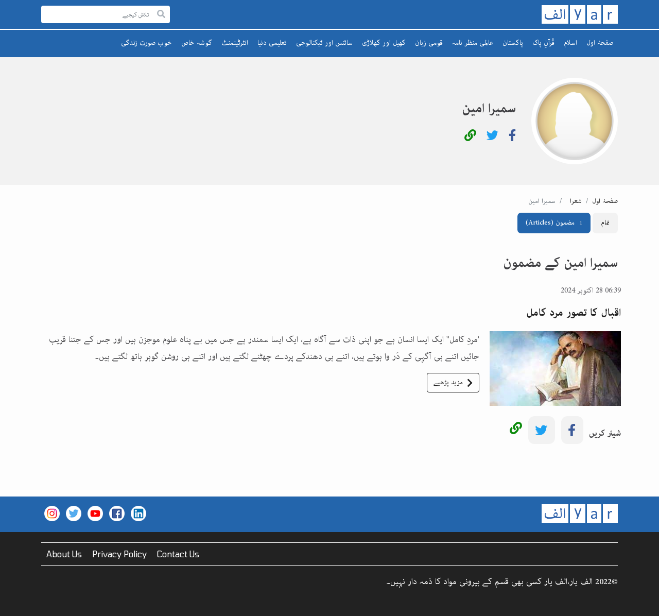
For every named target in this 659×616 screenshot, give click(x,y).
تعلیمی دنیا (272, 43)
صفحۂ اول (599, 43)
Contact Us (178, 554)
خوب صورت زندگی (146, 43)
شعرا (576, 201)
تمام (605, 223)
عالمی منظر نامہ (472, 43)
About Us (64, 554)
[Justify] (161, 15)
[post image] (555, 339)
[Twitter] (492, 137)
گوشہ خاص (196, 43)
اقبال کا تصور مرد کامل (573, 312)
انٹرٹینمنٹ (234, 43)
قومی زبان (429, 43)
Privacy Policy (119, 554)
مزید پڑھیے (448, 382)
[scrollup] (13, 603)
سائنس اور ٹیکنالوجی (324, 43)
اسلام (570, 43)
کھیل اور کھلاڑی (384, 43)
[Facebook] (512, 137)
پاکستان (512, 43)
